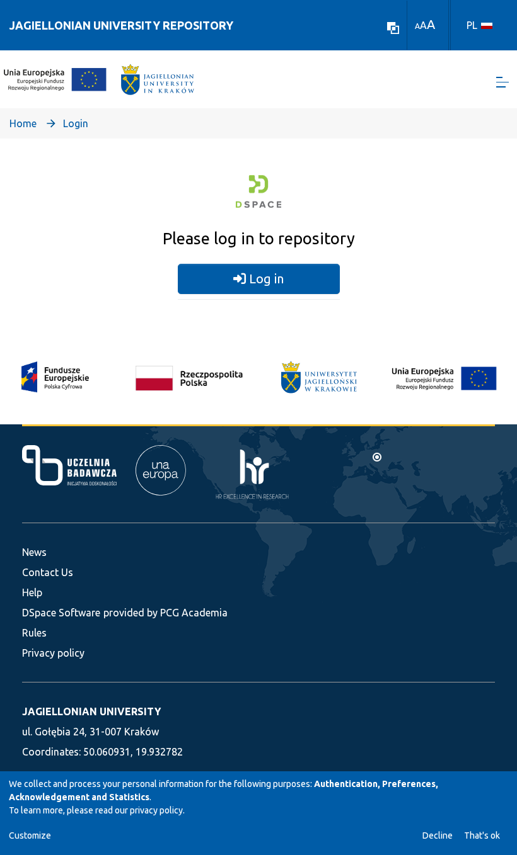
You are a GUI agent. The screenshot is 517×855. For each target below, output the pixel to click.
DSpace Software (61, 612)
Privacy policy (53, 653)
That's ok (482, 835)
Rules (34, 632)
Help (32, 592)
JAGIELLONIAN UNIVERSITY (91, 711)
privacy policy (156, 810)
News (34, 552)
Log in (265, 278)
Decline (437, 835)
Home (23, 123)
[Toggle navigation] (502, 82)
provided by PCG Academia (165, 612)
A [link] (417, 26)
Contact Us (47, 572)
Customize (30, 835)
